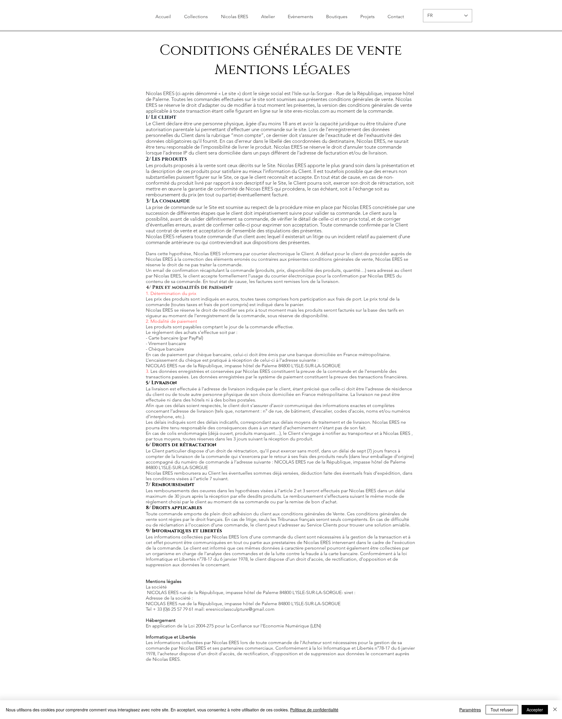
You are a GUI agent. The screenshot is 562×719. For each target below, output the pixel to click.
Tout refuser (502, 710)
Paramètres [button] (470, 710)
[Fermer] (554, 709)
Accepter (535, 710)
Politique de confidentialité (314, 710)
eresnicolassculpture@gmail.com (240, 609)
